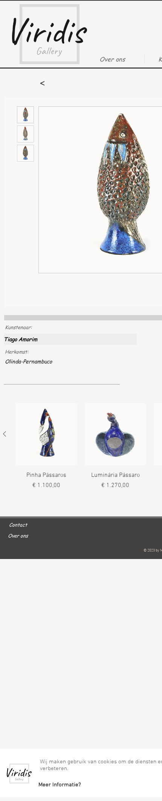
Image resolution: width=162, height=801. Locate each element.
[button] (59, 784)
